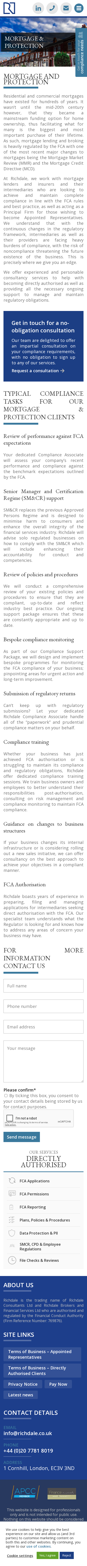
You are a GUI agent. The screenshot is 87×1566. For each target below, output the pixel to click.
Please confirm (19, 1090)
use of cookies (38, 1546)
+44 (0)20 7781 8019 (52, 8)
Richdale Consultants (9, 8)
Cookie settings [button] (20, 1555)
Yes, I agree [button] (47, 1555)
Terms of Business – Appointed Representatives (39, 1354)
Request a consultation (35, 370)
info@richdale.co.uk (66, 8)
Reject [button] (66, 1555)
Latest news (20, 1395)
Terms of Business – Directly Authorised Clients (37, 1370)
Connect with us (38, 8)
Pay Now (58, 1384)
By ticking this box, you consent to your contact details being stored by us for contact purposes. (42, 1101)
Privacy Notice (23, 1384)
